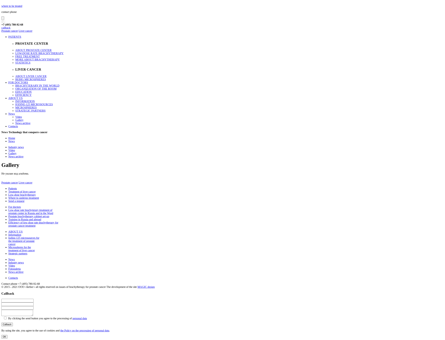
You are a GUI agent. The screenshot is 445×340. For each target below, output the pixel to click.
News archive (22, 123)
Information (14, 234)
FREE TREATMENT (27, 56)
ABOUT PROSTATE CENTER (33, 50)
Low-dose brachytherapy (22, 194)
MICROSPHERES (26, 107)
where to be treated (11, 6)
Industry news (16, 147)
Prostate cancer (9, 30)
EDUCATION (23, 91)
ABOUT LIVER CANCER (31, 76)
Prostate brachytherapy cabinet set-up (28, 216)
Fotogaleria (14, 268)
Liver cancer (25, 30)
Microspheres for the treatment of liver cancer (21, 249)
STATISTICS (22, 62)
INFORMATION (25, 101)
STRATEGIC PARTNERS (30, 110)
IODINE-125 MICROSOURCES (34, 104)
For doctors (14, 206)
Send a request (16, 201)
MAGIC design (146, 286)
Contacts (13, 126)
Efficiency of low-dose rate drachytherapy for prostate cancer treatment (33, 224)
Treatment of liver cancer (22, 191)
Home (11, 138)
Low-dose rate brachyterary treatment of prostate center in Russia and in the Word (30, 212)
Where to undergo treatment (23, 197)
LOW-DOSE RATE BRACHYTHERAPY (39, 53)
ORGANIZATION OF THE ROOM (35, 88)
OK (4, 336)
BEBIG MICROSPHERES (30, 79)
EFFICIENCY (23, 95)
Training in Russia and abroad (24, 219)
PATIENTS (14, 36)
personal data (79, 318)
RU (3, 21)
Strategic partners (17, 253)
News (11, 113)
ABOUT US (15, 98)
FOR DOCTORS (18, 82)
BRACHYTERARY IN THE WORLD (37, 85)
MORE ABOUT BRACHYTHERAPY (37, 59)
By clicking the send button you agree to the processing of (47, 318)
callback (5, 27)
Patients (12, 188)
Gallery (19, 120)
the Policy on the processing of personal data (84, 330)
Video (18, 116)
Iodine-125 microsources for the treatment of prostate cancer (23, 241)
